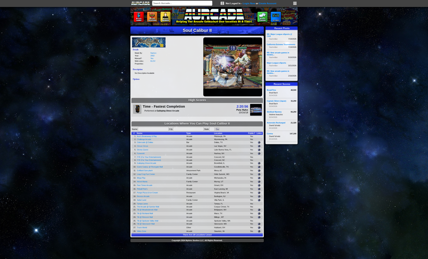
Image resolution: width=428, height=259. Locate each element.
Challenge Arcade (144, 139)
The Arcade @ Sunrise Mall (148, 207)
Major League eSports (276, 63)
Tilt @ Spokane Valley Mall (147, 221)
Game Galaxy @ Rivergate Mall (150, 167)
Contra (270, 134)
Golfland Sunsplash (145, 170)
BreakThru (271, 90)
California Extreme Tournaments (281, 44)
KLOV (152, 61)
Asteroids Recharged (276, 123)
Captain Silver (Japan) (276, 101)
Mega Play (141, 178)
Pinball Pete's (142, 189)
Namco (153, 53)
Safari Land (141, 200)
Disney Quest (142, 150)
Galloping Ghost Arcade (146, 163)
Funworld (140, 153)
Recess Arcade (143, 196)
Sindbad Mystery (274, 112)
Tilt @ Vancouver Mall (145, 224)
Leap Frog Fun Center (146, 174)
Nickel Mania (142, 182)
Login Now (249, 3)
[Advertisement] (197, 250)
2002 (152, 56)
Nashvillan (273, 39)
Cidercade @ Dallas (145, 142)
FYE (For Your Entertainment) (149, 157)
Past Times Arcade (144, 185)
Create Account (267, 3)
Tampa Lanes (142, 204)
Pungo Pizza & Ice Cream (147, 193)
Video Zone (141, 231)
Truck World (142, 227)
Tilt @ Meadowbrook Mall (147, 210)
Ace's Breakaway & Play (147, 136)
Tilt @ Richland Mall (145, 213)
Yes (151, 58)
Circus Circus (142, 146)
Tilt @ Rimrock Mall (145, 217)
